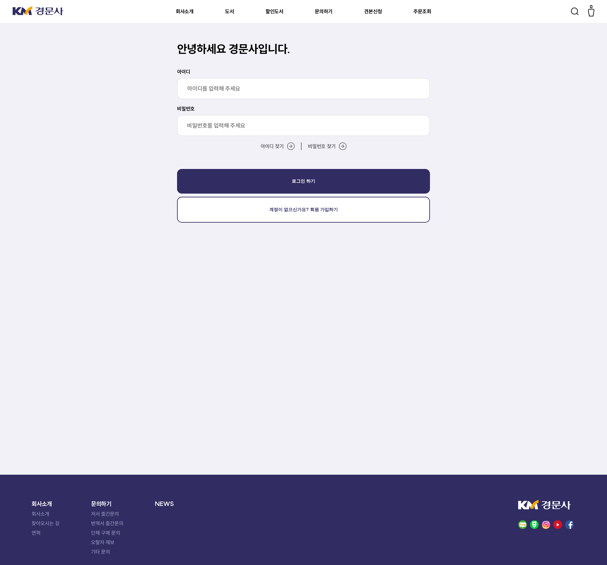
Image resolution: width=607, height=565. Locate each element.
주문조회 (422, 11)
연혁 (36, 533)
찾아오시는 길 (45, 523)
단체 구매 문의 (105, 533)
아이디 (183, 72)
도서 (229, 11)
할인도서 (274, 11)
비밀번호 (186, 108)
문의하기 (324, 11)
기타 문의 (100, 552)
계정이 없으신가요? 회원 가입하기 (303, 209)
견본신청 (373, 11)
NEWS (164, 504)
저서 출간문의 (105, 514)
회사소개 (184, 11)
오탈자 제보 (102, 542)
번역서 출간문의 (107, 523)
